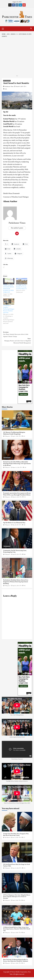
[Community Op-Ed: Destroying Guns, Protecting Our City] (17, 538)
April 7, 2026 (15, 436)
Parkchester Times (9, 86)
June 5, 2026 (15, 963)
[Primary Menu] (3, 28)
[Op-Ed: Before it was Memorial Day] (17, 511)
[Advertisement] (17, 56)
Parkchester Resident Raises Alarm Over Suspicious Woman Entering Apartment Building (15, 581)
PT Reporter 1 (8, 436)
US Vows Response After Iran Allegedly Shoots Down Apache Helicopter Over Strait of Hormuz (16, 896)
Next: (17, 341)
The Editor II (7, 837)
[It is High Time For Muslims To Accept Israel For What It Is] (21, 281)
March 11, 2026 (16, 467)
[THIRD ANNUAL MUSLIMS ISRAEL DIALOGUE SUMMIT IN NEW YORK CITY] (8, 281)
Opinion (5, 829)
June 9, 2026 (15, 900)
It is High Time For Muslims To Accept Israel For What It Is (21, 287)
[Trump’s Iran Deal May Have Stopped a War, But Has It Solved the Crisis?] (17, 822)
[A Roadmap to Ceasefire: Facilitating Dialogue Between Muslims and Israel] (8, 301)
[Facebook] (13, 5)
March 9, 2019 (19, 86)
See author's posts (17, 228)
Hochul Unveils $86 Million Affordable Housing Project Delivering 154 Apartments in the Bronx (17, 463)
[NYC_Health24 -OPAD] (25, 377)
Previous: (15, 334)
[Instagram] (17, 5)
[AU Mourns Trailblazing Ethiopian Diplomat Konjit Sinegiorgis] (17, 420)
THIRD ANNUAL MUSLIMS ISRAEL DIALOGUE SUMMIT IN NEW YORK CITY (8, 289)
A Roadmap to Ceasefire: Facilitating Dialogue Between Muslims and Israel (8, 309)
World (5, 860)
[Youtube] (24, 5)
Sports (5, 923)
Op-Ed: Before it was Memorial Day (14, 522)
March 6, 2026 (16, 497)
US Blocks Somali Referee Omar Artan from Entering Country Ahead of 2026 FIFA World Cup (16, 929)
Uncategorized (7, 80)
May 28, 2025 (16, 524)
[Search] (31, 28)
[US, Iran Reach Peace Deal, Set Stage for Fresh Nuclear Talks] (17, 852)
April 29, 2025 (16, 554)
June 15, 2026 (15, 837)
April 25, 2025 (16, 585)
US (4, 890)
